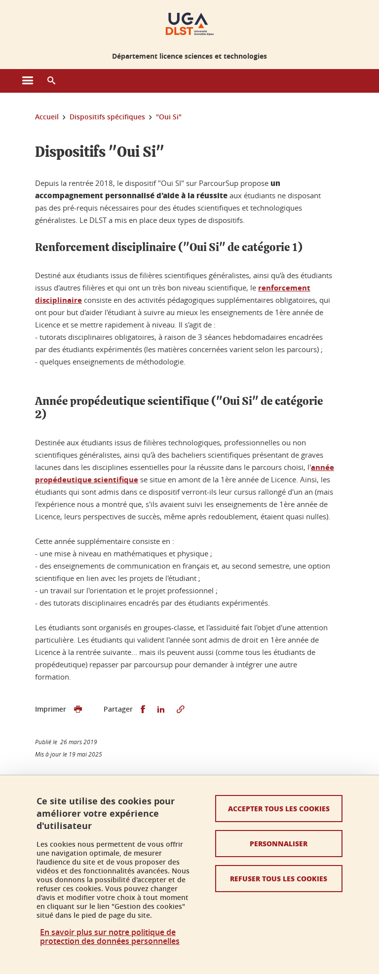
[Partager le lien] (181, 709)
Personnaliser (278, 843)
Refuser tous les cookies (278, 878)
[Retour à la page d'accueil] (190, 23)
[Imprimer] (78, 709)
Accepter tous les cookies (279, 808)
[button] (51, 81)
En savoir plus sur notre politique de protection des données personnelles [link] (110, 936)
